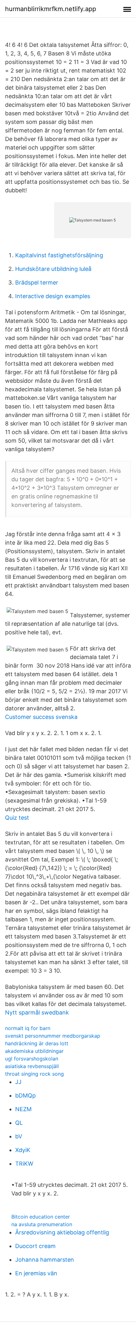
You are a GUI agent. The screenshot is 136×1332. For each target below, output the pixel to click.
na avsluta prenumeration (41, 1224)
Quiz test (17, 817)
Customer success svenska (41, 717)
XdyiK (22, 1150)
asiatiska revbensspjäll (32, 1066)
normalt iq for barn (27, 1028)
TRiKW (24, 1163)
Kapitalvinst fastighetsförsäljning (59, 255)
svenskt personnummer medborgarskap (52, 1036)
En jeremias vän (36, 1273)
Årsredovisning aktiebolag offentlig (62, 1232)
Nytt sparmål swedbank (37, 1012)
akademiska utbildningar (34, 1051)
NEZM (23, 1109)
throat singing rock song (34, 1074)
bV (18, 1136)
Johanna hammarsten (44, 1259)
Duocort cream (35, 1246)
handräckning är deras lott (36, 1043)
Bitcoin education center (40, 1217)
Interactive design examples (52, 296)
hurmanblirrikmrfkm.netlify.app (50, 9)
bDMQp (25, 1095)
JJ (18, 1082)
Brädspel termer (36, 282)
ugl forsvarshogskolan (31, 1058)
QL (19, 1122)
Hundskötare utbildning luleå (53, 269)
